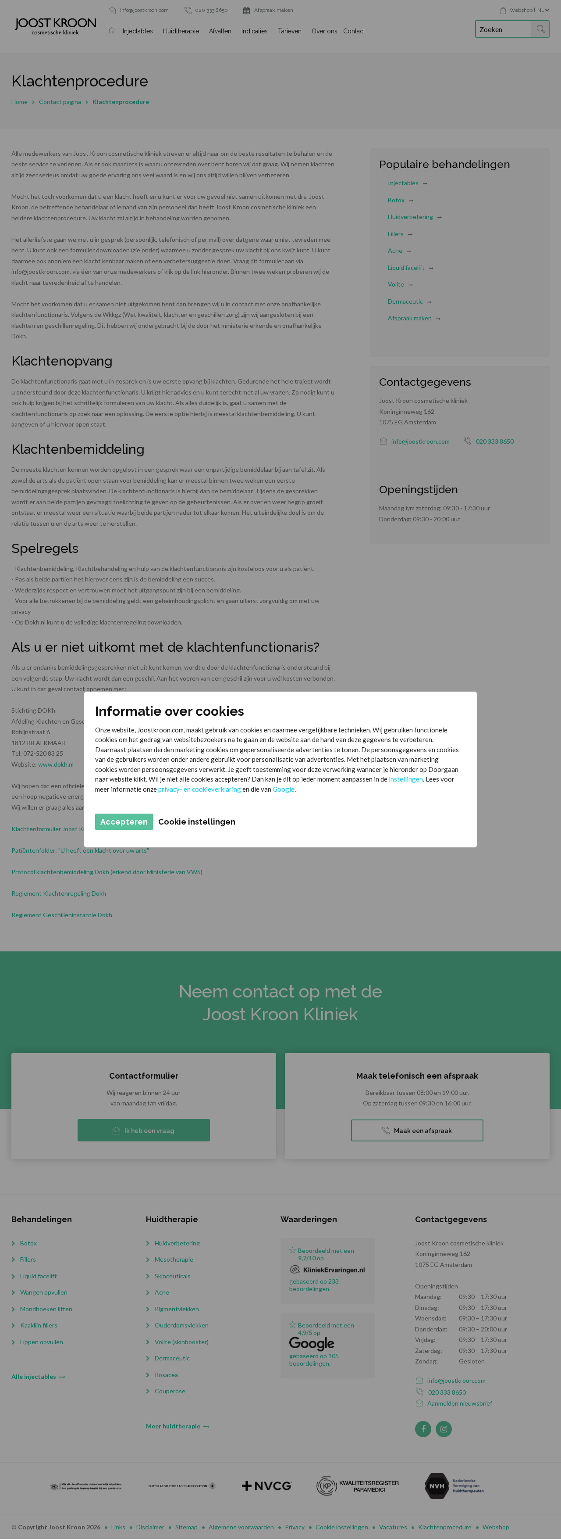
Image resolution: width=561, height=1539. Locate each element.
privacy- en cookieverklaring (199, 789)
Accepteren (124, 821)
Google (284, 789)
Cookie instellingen (196, 821)
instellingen (406, 779)
